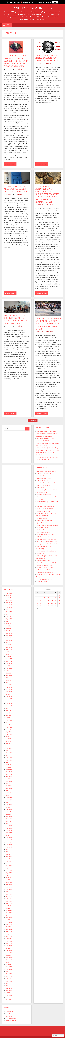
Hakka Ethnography (43, 511)
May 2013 (9, 964)
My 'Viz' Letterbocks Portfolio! (46, 539)
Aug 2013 (9, 960)
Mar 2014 (9, 943)
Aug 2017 (9, 847)
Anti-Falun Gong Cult (43, 478)
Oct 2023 (9, 673)
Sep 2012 (9, 981)
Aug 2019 (9, 790)
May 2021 (9, 741)
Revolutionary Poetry (43, 560)
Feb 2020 (9, 776)
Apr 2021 (9, 743)
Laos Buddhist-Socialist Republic (47, 525)
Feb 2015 (9, 917)
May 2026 (9, 600)
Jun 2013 (8, 962)
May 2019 (9, 797)
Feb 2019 (9, 805)
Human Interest (42, 518)
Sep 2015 (9, 901)
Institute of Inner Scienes (45, 520)
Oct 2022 (9, 701)
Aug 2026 (9, 593)
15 (55, 600)
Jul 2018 (8, 821)
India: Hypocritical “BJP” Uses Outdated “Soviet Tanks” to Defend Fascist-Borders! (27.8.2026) (46, 433)
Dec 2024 (9, 640)
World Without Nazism (44, 579)
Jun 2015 (8, 908)
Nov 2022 (9, 699)
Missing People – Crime (44, 537)
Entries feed (9, 1016)
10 (37, 600)
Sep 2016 (9, 873)
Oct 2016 (9, 870)
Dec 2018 (9, 809)
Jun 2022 (8, 710)
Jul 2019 (8, 793)
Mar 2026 (9, 605)
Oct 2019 (9, 786)
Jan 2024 (8, 666)
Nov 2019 (9, 783)
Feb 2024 (9, 663)
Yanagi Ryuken (42, 581)
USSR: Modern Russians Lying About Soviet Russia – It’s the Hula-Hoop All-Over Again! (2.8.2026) (48, 323)
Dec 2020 (9, 753)
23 (59, 603)
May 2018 (9, 826)
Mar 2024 (9, 661)
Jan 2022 (8, 722)
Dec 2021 (9, 725)
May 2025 (9, 628)
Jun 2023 (8, 682)
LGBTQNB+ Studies (43, 532)
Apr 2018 (9, 828)
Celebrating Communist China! (47, 490)
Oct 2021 (9, 729)
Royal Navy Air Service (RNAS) (46, 563)
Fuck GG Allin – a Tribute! (45, 509)
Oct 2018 (9, 814)
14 (52, 600)
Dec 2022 (9, 696)
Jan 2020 (8, 779)
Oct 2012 (9, 979)
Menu (8, 25)
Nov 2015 (9, 896)
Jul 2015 (8, 906)
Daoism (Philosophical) (44, 494)
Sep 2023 (9, 675)
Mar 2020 (9, 774)
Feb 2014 (9, 946)
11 (40, 600)
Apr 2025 (9, 631)
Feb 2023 (9, 692)
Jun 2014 (8, 936)
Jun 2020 (8, 767)
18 (40, 603)
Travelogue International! (45, 572)
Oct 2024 (9, 645)
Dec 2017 (9, 837)
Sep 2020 (9, 760)
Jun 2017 (8, 852)
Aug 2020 (9, 762)
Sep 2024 (9, 647)
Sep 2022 (9, 703)
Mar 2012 (9, 993)
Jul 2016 (8, 877)
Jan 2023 (8, 694)
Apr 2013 (9, 967)
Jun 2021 (8, 739)
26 (44, 606)
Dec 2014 (9, 922)
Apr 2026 (9, 602)
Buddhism (40, 487)
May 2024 (9, 656)
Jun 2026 (8, 598)
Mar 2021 (9, 746)
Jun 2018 (8, 823)
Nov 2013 (9, 953)
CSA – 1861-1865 (42, 492)
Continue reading (9, 164)
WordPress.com (11, 1021)
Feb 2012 (9, 995)
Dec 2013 (9, 950)
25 (40, 606)
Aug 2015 (9, 903)
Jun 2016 (8, 880)
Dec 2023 (9, 668)
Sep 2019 (9, 788)
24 (37, 606)
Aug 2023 (9, 678)
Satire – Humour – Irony (44, 565)
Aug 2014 (9, 932)
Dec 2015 (9, 894)
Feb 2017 (9, 861)
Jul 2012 (8, 983)
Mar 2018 (9, 830)
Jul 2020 (8, 765)
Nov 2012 (9, 976)
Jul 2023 (8, 680)
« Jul (36, 611)
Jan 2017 (8, 863)
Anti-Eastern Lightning (44, 473)
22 (55, 603)
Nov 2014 (9, 924)
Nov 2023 (9, 671)
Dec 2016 (9, 866)
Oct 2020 (9, 758)
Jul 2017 (8, 849)
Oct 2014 (9, 927)
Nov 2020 (9, 755)
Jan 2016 (8, 892)
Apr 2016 (9, 884)
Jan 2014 (8, 948)
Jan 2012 (8, 997)
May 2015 (9, 910)
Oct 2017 (9, 842)
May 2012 (9, 988)
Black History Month (43, 485)
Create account (10, 1011)
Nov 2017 (9, 840)
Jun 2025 (8, 626)
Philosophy (40, 553)
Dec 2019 (9, 781)
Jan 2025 (8, 638)
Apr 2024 (9, 659)
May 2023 (9, 685)
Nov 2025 (9, 614)
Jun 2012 (8, 986)
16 (59, 600)
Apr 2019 (9, 800)
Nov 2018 (9, 812)
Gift (55, 2)
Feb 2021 (9, 748)
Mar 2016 (9, 887)
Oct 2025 (9, 616)
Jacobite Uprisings (43, 523)
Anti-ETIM (40, 476)
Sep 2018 (9, 816)
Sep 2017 (9, 845)
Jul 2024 (8, 652)
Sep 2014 (9, 929)
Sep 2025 (9, 619)
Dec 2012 (9, 974)
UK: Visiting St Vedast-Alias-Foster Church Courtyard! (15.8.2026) (16, 189)
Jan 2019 (8, 807)
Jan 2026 (8, 609)
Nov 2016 (9, 868)
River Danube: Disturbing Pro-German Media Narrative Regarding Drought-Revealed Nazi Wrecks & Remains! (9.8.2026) (47, 194)
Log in (8, 1014)
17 (37, 603)
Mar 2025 (9, 633)
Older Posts (32, 421)
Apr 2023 (9, 687)
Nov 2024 (9, 642)
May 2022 (9, 713)
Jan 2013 (8, 971)
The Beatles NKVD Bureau (45, 570)
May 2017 (9, 854)
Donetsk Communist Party (45, 506)
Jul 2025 (8, 624)
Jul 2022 (8, 708)
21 (52, 603)
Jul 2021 (8, 736)
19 (44, 603)
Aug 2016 (9, 875)
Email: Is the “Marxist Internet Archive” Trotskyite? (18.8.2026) (47, 58)
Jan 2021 (8, 750)
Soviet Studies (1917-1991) (45, 567)
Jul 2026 (8, 595)
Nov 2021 (9, 727)
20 (48, 603)
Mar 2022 (9, 718)
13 (48, 600)
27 (48, 606)
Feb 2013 (9, 969)
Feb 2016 (9, 889)
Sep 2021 (9, 732)
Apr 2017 (9, 856)
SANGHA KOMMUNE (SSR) (32, 8)
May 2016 (9, 882)
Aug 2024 (9, 649)
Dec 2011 (9, 1000)
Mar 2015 (9, 915)
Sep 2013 (9, 957)
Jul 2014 (8, 934)
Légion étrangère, (42, 527)
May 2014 (9, 939)
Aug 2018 (9, 819)
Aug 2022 (9, 706)
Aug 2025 (9, 621)
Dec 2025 (9, 612)
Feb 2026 (9, 607)
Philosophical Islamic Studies (46, 551)
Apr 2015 (9, 913)
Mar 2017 (9, 859)
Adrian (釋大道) (18, 69)
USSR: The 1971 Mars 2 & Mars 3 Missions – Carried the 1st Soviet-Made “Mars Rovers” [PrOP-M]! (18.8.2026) (16, 61)
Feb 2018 (9, 833)
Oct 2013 (9, 955)
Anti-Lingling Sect (42, 480)
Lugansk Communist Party (45, 534)
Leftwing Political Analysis (45, 530)
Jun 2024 (8, 654)
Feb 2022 (9, 720)
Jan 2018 (8, 835)
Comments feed (11, 1018)
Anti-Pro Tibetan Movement (46, 483)
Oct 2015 (9, 899)
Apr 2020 (9, 772)
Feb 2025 (9, 635)
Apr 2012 (9, 990)
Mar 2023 (9, 689)
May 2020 (9, 769)
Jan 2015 (8, 920)
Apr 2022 (9, 715)
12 (44, 600)
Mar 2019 (9, 802)
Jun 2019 (8, 795)
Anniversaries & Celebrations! (46, 471)
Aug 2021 (9, 734)
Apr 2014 (9, 941)
